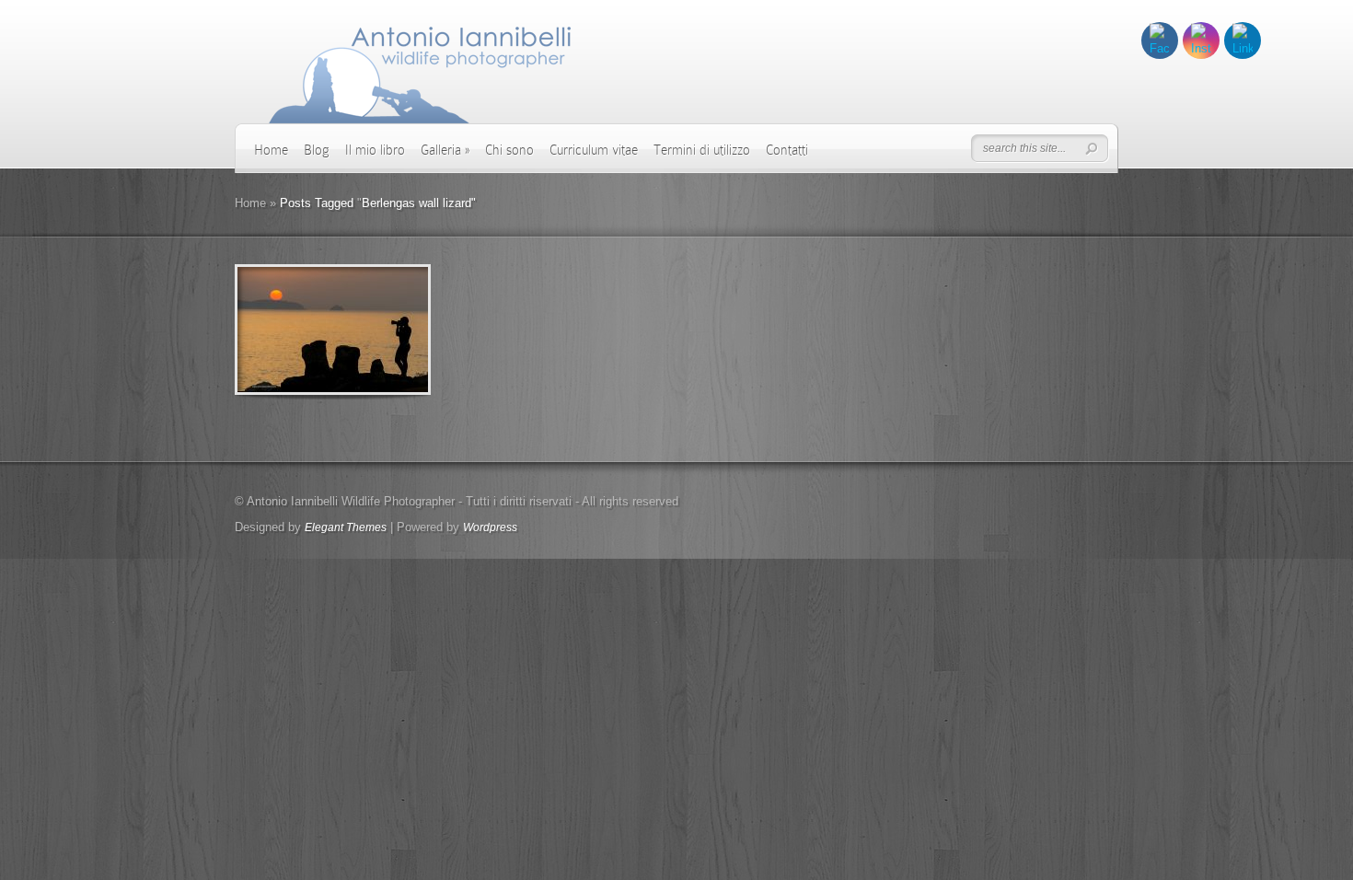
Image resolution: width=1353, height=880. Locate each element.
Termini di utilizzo (701, 150)
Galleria (445, 150)
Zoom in (291, 330)
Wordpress (490, 527)
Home (271, 150)
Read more (381, 330)
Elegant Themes (346, 527)
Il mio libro (375, 150)
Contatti (787, 150)
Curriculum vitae (593, 150)
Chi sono (509, 150)
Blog (317, 150)
